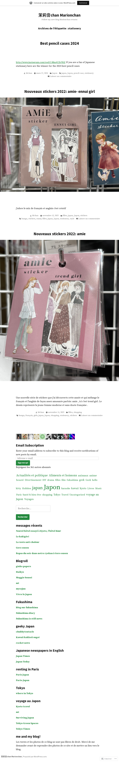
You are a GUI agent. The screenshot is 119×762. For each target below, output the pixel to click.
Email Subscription (30, 445)
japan (63, 73)
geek (81, 480)
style (72, 218)
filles (65, 215)
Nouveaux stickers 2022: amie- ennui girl (59, 91)
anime (93, 475)
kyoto (83, 488)
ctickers (31, 218)
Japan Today (23, 661)
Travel (64, 494)
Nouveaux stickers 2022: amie (60, 233)
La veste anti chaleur (27, 542)
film (63, 480)
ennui (38, 218)
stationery (89, 73)
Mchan (29, 73)
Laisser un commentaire (60, 76)
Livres (90, 488)
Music (98, 488)
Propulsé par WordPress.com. (35, 756)
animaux (83, 475)
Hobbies (26, 488)
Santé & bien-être (32, 494)
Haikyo (20, 572)
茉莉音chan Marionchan (59, 15)
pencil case (79, 73)
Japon (54, 73)
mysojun (21, 588)
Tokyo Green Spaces (27, 723)
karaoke (65, 488)
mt (17, 583)
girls (36, 415)
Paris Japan (22, 674)
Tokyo (56, 494)
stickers (83, 215)
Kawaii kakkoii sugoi (28, 637)
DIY (44, 480)
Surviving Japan (25, 717)
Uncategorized (77, 494)
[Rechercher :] (33, 508)
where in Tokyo (24, 693)
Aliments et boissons (63, 475)
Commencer (83, 3)
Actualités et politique (32, 475)
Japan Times (23, 656)
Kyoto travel (23, 706)
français (29, 415)
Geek (88, 480)
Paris (19, 494)
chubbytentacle (25, 631)
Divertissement (33, 480)
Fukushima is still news (29, 618)
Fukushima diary (25, 613)
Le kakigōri (22, 536)
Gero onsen (22, 547)
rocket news (23, 643)
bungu (24, 218)
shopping (78, 412)
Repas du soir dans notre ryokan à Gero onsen (42, 553)
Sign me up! (23, 463)
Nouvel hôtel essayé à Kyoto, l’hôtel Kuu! (38, 531)
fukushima (72, 480)
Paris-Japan (22, 680)
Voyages (29, 499)
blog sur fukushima (27, 607)
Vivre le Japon (24, 594)
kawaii (75, 488)
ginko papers (23, 566)
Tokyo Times (23, 729)
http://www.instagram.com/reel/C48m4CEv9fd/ (40, 62)
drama (50, 480)
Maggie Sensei (24, 577)
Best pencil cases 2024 (59, 43)
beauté (20, 480)
